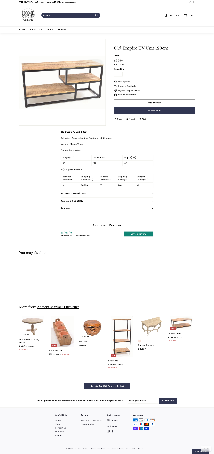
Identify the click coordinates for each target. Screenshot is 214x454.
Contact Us (60, 428)
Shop (57, 424)
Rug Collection (56, 29)
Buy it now (154, 110)
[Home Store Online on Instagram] (108, 431)
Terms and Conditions (91, 420)
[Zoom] (62, 82)
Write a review (138, 234)
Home (22, 29)
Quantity (119, 69)
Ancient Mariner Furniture (58, 307)
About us (59, 431)
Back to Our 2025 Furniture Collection (109, 386)
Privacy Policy (87, 424)
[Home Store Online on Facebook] (112, 431)
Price (117, 55)
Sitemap (59, 435)
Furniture (36, 29)
